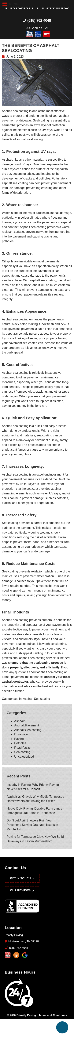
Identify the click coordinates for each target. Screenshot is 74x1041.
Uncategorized (24, 756)
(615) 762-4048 (38, 20)
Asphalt (19, 721)
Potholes (20, 743)
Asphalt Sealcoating (36, 698)
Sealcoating (22, 752)
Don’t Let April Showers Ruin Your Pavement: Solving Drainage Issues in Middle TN (32, 825)
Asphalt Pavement (26, 725)
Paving (19, 738)
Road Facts (22, 747)
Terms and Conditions (53, 1015)
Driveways (21, 734)
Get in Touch (20, 878)
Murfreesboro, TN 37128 (23, 941)
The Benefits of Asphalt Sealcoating (30, 48)
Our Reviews (20, 890)
